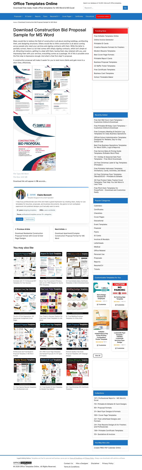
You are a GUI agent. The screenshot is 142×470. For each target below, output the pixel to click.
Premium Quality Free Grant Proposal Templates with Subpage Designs (77, 353)
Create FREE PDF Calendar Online (107, 448)
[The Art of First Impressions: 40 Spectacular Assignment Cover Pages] (24, 300)
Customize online (103, 16)
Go (125, 8)
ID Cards (28, 16)
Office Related (99, 250)
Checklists (98, 213)
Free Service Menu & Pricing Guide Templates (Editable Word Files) (107, 152)
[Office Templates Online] (36, 463)
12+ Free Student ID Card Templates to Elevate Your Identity (51, 388)
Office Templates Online (35, 3)
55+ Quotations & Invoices (104, 434)
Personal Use (99, 254)
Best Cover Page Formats (104, 55)
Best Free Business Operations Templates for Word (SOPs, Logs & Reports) (110, 146)
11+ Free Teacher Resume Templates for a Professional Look (24, 388)
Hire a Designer (82, 463)
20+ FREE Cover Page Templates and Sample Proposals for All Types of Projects (51, 353)
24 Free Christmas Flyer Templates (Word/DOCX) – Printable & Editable (108, 175)
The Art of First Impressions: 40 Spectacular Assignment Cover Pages (23, 318)
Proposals (17, 16)
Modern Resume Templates (104, 51)
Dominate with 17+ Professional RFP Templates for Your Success (24, 282)
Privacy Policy (107, 463)
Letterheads (98, 243)
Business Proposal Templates (105, 62)
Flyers (45, 16)
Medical (97, 247)
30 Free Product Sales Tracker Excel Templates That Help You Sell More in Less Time (109, 182)
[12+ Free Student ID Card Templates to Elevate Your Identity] (51, 371)
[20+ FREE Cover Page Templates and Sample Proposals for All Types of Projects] (51, 336)
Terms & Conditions (71, 467)
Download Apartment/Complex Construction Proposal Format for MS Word (70, 235)
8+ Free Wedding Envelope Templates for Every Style (74, 317)
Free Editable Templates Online (106, 36)
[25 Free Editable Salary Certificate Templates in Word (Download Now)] (77, 265)
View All (97, 355)
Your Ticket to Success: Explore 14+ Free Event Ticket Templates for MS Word (51, 318)
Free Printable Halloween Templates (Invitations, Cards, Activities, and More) (110, 169)
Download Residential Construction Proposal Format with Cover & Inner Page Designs (29, 235)
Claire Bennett (44, 195)
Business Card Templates (104, 73)
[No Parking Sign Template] (120, 289)
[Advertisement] (110, 96)
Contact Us (68, 463)
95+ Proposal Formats (103, 408)
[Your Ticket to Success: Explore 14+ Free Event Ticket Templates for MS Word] (51, 300)
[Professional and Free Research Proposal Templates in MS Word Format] (24, 336)
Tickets (97, 269)
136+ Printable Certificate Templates (108, 430)
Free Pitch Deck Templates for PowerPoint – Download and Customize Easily (109, 190)
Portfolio (19, 219)
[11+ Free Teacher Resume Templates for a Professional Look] (24, 371)
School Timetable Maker (103, 77)
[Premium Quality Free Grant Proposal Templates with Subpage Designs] (77, 336)
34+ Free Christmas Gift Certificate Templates (77, 388)
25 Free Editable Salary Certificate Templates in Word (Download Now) (77, 282)
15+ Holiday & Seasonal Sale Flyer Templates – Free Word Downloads (108, 158)
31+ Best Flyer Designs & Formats (107, 411)
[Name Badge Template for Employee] (101, 288)
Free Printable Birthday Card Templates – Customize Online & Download (110, 127)
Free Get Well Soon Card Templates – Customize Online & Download (108, 121)
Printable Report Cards (103, 58)
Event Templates (100, 224)
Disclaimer (95, 463)
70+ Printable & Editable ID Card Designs (110, 404)
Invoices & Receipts (101, 239)
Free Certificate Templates (104, 70)
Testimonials (29, 219)
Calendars (98, 206)
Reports (38, 16)
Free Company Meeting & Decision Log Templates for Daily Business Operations (110, 133)
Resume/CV (54, 16)
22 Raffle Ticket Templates (104, 66)
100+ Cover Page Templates (105, 415)
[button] (96, 301)
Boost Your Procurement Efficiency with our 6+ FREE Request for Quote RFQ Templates (51, 283)
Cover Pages (66, 16)
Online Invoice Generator (104, 40)
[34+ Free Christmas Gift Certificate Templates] (77, 371)
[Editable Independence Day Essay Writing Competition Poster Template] (101, 320)
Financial (97, 228)
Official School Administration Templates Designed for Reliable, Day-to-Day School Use (110, 139)
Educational (90, 16)
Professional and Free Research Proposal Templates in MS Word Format (23, 353)
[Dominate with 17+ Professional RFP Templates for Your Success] (24, 265)
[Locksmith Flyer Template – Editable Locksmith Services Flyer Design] (120, 320)
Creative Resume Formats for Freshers (109, 47)
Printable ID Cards (101, 43)
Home (15, 22)
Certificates (79, 16)
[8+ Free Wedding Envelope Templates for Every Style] (77, 300)
